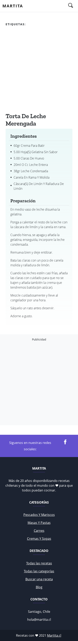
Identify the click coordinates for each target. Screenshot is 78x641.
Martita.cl (54, 635)
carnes (39, 530)
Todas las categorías (39, 571)
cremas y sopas (39, 538)
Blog (39, 587)
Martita (12, 6)
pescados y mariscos (39, 515)
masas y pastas (39, 522)
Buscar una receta (39, 579)
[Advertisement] (39, 70)
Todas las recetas (39, 563)
